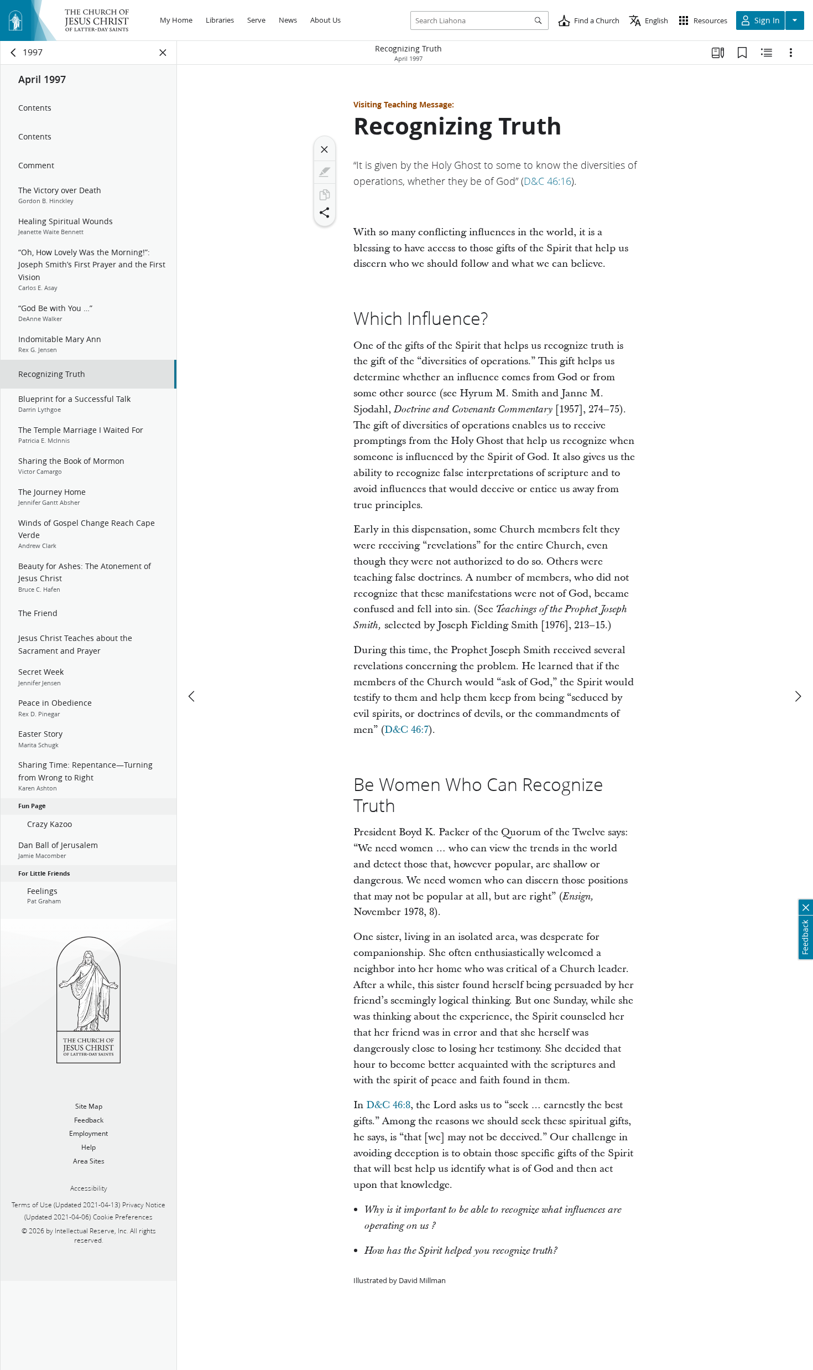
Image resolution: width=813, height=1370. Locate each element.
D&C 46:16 (547, 181)
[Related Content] (766, 52)
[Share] (324, 212)
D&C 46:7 (406, 730)
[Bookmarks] (742, 52)
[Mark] (324, 172)
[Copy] (324, 195)
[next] (797, 696)
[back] (14, 52)
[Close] (324, 149)
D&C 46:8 (388, 1105)
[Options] (791, 52)
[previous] (192, 696)
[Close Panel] (163, 52)
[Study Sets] (718, 52)
